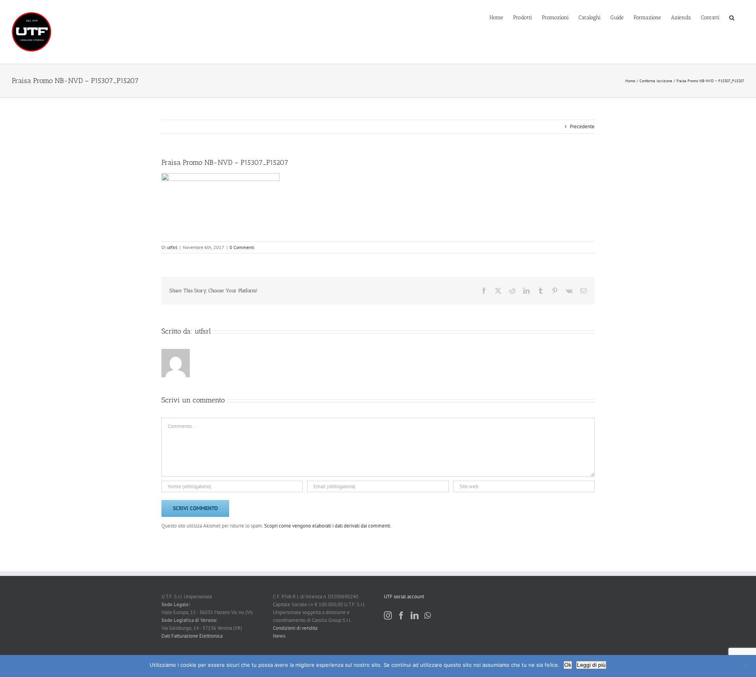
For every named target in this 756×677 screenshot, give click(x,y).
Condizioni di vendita (295, 628)
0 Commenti (242, 247)
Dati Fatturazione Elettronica (191, 636)
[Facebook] (401, 616)
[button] (731, 17)
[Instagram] (388, 616)
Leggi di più (591, 665)
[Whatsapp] (427, 616)
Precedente (582, 126)
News (279, 636)
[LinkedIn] (415, 616)
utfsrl (172, 247)
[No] (746, 666)
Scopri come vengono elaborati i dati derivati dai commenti (327, 525)
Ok (567, 665)
